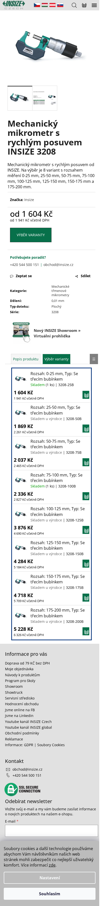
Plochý (57, 306)
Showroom (14, 686)
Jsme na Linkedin (19, 715)
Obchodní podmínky (22, 733)
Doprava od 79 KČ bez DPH (27, 663)
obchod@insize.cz (59, 264)
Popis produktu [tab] (25, 359)
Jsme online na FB (20, 709)
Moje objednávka (19, 669)
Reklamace (14, 739)
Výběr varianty (31, 234)
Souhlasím (49, 894)
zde (52, 865)
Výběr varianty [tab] (56, 359)
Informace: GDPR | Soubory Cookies (35, 744)
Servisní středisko (19, 698)
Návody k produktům (22, 675)
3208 (55, 312)
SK (60, 5)
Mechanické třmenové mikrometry (60, 290)
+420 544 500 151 (24, 264)
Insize (29, 199)
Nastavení (50, 878)
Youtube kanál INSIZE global (28, 727)
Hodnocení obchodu (22, 703)
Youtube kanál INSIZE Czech (28, 721)
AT (52, 5)
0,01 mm (58, 300)
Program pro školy (20, 680)
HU (45, 5)
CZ (37, 5)
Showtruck (13, 692)
